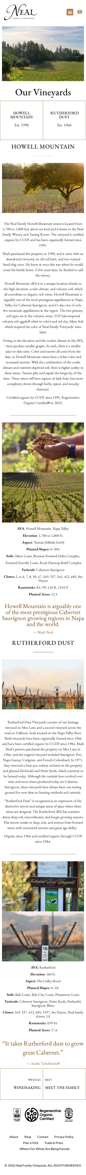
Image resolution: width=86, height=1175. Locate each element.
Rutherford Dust (64, 115)
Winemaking (27, 1087)
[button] (70, 12)
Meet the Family (62, 1087)
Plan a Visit (30, 1143)
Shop (27, 1137)
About (13, 1137)
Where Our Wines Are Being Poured (44, 1149)
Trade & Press (53, 1143)
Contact (42, 1137)
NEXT (48, 1080)
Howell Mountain (21, 115)
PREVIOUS (34, 1080)
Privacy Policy (64, 1137)
